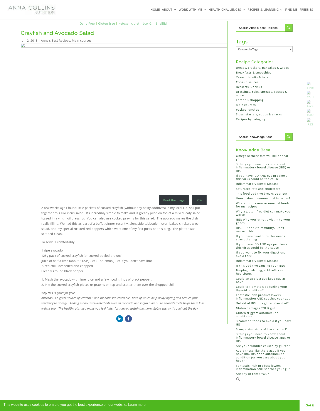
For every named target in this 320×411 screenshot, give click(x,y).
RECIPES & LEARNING (263, 10)
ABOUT (167, 10)
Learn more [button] (137, 404)
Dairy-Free (87, 23)
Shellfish (162, 23)
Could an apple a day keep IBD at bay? (260, 280)
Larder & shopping (250, 100)
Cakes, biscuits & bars (252, 77)
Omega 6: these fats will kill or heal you (262, 157)
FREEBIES (306, 10)
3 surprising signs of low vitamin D (261, 329)
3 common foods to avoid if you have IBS (264, 322)
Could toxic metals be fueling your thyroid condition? (261, 288)
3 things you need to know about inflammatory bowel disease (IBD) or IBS (263, 167)
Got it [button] (310, 405)
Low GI (147, 23)
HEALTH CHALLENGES (225, 10)
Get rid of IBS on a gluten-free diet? (262, 303)
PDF (199, 200)
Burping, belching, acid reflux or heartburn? (260, 272)
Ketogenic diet (128, 23)
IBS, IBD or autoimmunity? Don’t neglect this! (260, 229)
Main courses (81, 40)
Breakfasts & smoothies (253, 72)
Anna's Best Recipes (55, 40)
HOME (155, 10)
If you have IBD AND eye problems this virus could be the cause (261, 177)
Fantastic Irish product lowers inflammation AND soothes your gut (263, 296)
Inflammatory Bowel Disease (257, 184)
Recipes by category (251, 119)
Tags (242, 42)
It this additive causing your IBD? (261, 265)
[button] (238, 380)
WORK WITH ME (190, 10)
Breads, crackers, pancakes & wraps (262, 68)
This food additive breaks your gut (262, 193)
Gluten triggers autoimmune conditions (257, 314)
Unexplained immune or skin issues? (263, 198)
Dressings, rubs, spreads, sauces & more (261, 93)
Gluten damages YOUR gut (255, 308)
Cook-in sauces (247, 82)
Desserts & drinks (249, 87)
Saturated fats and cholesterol (258, 189)
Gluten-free (106, 23)
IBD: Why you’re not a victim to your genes (263, 221)
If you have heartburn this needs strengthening (260, 237)
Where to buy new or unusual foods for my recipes (263, 205)
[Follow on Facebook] (128, 318)
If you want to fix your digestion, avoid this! (260, 254)
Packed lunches (247, 109)
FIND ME (291, 10)
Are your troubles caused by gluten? (263, 346)
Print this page (174, 200)
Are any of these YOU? (252, 374)
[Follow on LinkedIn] (119, 318)
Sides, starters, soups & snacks (259, 114)
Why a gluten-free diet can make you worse (263, 213)
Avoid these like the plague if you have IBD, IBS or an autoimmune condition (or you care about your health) (261, 356)
